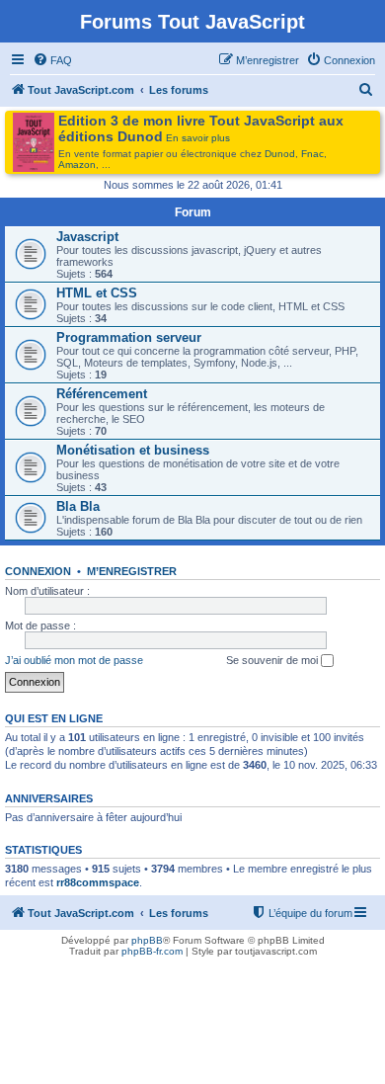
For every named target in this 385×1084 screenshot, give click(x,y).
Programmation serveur (128, 337)
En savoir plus (198, 137)
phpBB (147, 940)
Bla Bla (78, 506)
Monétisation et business (132, 450)
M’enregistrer (132, 571)
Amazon (77, 164)
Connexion (38, 571)
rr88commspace (97, 882)
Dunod (280, 153)
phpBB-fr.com (152, 951)
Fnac (312, 153)
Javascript (87, 236)
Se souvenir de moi (273, 660)
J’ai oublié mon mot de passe (74, 660)
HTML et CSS (96, 293)
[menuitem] (52, 60)
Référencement (101, 393)
